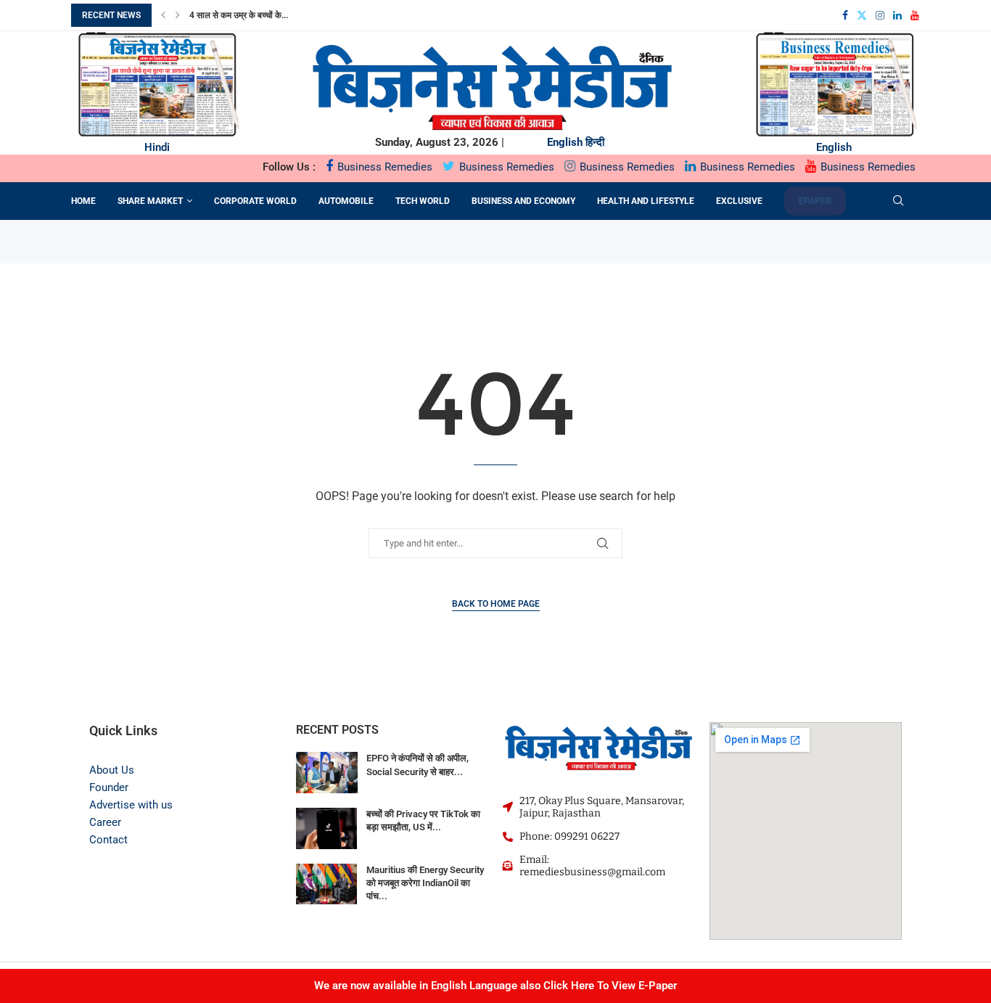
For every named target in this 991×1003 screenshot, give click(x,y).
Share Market (150, 201)
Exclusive (739, 201)
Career (105, 822)
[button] (163, 15)
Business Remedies (383, 166)
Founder (108, 787)
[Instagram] (880, 15)
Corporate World (255, 201)
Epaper (815, 201)
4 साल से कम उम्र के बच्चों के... (238, 15)
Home (83, 201)
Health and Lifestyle (645, 201)
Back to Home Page (496, 604)
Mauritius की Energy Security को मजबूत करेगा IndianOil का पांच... (425, 882)
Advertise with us (131, 804)
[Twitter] (862, 15)
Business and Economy (523, 201)
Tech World (422, 201)
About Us (111, 770)
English (565, 142)
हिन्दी (594, 142)
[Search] (898, 201)
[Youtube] (915, 15)
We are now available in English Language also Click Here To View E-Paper (495, 985)
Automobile (346, 201)
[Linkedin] (897, 15)
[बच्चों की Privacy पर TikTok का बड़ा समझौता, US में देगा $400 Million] (327, 828)
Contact (108, 839)
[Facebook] (845, 15)
